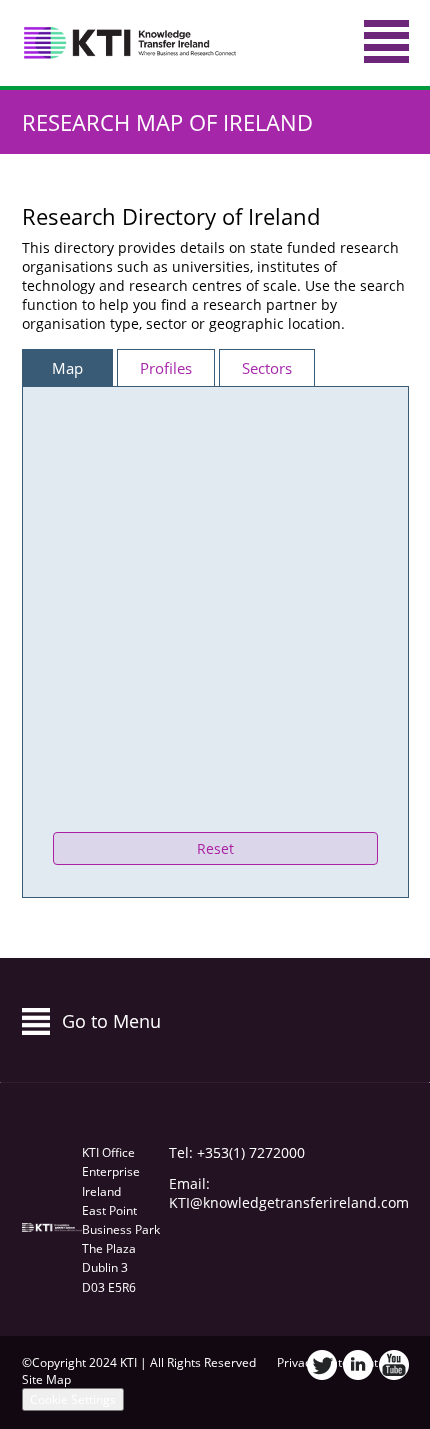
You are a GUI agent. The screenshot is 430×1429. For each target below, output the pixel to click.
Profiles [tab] (166, 368)
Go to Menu (111, 1021)
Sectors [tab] (267, 368)
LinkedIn (358, 1365)
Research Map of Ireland (167, 122)
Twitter (322, 1365)
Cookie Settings (73, 1399)
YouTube (394, 1365)
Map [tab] (67, 368)
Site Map (46, 1379)
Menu (386, 41)
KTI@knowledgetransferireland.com (289, 1202)
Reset (215, 848)
